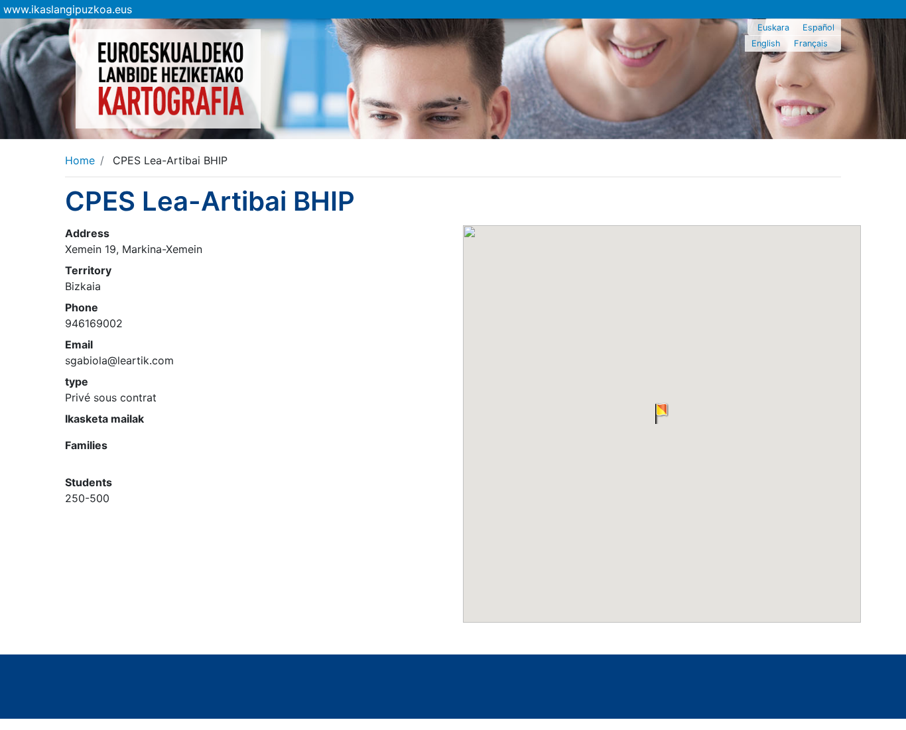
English (766, 43)
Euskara (773, 27)
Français (811, 43)
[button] (662, 413)
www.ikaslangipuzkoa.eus (67, 9)
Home (80, 160)
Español (818, 27)
